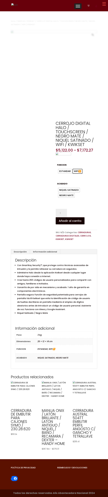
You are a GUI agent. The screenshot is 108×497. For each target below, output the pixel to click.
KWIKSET (31, 21)
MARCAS (21, 21)
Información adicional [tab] (45, 251)
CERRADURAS (84, 232)
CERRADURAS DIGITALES (67, 235)
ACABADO (62, 183)
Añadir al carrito (70, 221)
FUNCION (62, 165)
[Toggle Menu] (78, 6)
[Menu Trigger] (104, 4)
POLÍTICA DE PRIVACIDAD (23, 467)
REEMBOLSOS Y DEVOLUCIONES (72, 467)
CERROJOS (85, 235)
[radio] (65, 171)
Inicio (13, 21)
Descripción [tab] (20, 251)
